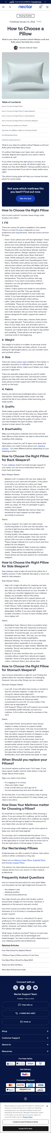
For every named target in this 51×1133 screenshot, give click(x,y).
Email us (27, 1022)
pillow (30, 162)
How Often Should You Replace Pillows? (16, 950)
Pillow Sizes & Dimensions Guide (14, 970)
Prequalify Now (36, 2)
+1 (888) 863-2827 (27, 1013)
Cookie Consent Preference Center (25, 1122)
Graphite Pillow (39, 860)
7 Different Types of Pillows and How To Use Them (20, 955)
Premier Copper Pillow (15, 863)
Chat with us (27, 1005)
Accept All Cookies (25, 1128)
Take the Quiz (25, 199)
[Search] (10, 7)
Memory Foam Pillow (23, 860)
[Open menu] (3, 7)
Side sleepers (8, 571)
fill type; (19, 230)
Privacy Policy (28, 1117)
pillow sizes (22, 362)
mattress (11, 465)
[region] (25, 1117)
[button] (25, 1031)
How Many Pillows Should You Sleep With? (17, 960)
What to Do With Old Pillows (12, 965)
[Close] (47, 1106)
